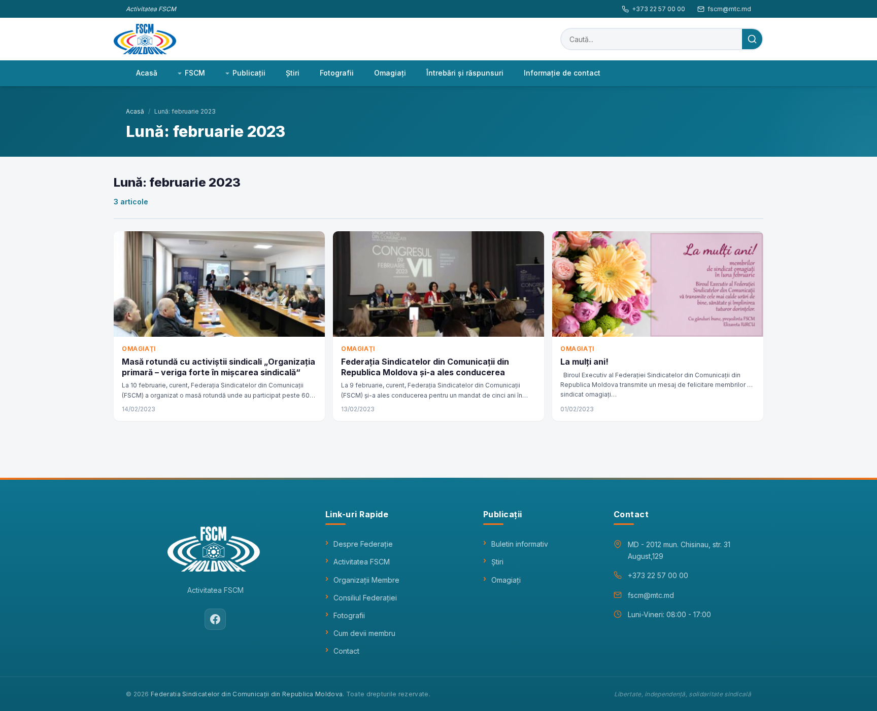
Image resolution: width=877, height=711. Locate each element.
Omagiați (506, 580)
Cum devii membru (364, 633)
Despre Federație (363, 544)
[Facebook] (215, 619)
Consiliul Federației (365, 597)
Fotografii (337, 72)
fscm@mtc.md (729, 9)
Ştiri (292, 72)
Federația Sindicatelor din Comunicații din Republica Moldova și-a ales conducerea (425, 367)
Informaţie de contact (562, 72)
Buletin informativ (519, 544)
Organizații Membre (366, 580)
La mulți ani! (584, 362)
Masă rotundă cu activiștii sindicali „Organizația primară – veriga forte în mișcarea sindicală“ (218, 367)
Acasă (146, 72)
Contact (346, 651)
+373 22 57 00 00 (658, 9)
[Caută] (752, 39)
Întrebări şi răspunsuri (464, 72)
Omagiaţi (390, 72)
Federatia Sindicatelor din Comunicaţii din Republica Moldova (247, 694)
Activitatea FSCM (361, 561)
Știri (497, 561)
